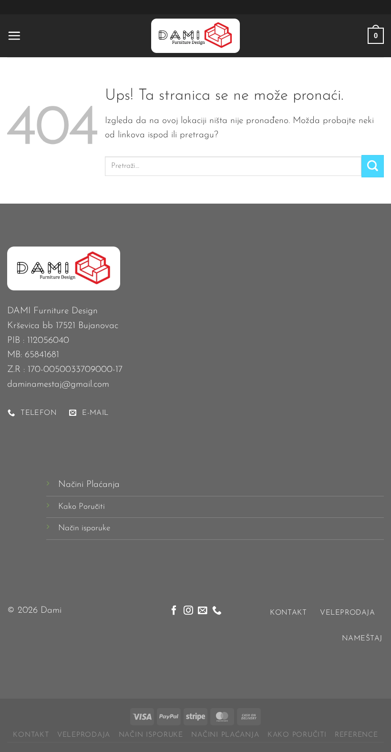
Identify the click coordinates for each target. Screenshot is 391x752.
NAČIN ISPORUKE (151, 735)
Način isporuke (84, 528)
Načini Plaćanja (89, 484)
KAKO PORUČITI (297, 735)
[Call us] (217, 611)
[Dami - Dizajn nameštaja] (195, 35)
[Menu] (14, 35)
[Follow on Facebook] (174, 611)
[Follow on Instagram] (188, 611)
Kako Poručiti (81, 507)
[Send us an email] (202, 611)
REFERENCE (356, 735)
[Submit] (372, 166)
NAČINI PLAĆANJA (225, 735)
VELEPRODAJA (83, 735)
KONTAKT (31, 735)
